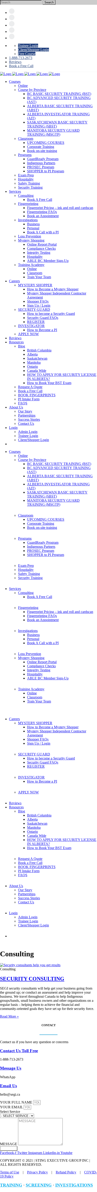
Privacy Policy (37, 1172)
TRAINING (11, 1185)
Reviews (15, 62)
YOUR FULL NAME (16, 1102)
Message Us (10, 1068)
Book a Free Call (21, 66)
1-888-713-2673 (20, 58)
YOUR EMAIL (12, 1107)
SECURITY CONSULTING (32, 979)
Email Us (8, 1085)
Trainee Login (28, 45)
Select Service (10, 1112)
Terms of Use (9, 1172)
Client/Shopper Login (33, 50)
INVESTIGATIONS (74, 1185)
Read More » (9, 1016)
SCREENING (39, 1185)
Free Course (26, 54)
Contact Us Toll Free (19, 1050)
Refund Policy (66, 1172)
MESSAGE (9, 1144)
